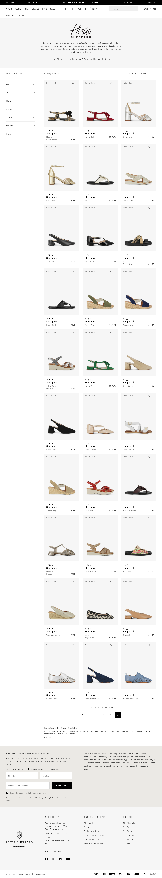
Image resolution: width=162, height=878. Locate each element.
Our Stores (128, 827)
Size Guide (89, 823)
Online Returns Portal (94, 835)
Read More (48, 737)
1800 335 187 (61, 833)
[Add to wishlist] (73, 83)
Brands (126, 843)
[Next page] (118, 715)
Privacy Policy (50, 798)
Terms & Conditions (93, 843)
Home (8, 15)
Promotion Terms (92, 839)
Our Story (127, 831)
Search (116, 9)
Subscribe (62, 785)
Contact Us (89, 827)
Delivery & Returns (93, 831)
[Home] (81, 8)
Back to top (142, 872)
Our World (128, 839)
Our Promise (129, 835)
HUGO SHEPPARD (18, 15)
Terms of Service (64, 798)
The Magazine (129, 823)
